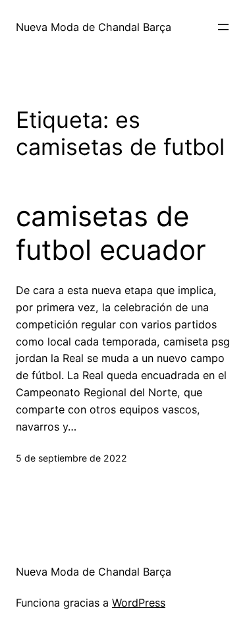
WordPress (138, 602)
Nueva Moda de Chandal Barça (93, 27)
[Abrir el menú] (223, 27)
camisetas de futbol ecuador (111, 233)
